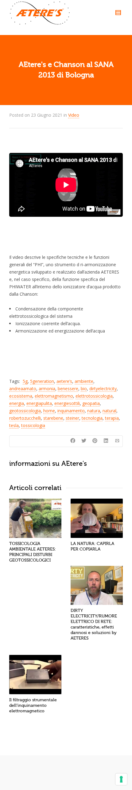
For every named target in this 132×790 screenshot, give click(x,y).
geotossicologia (25, 411)
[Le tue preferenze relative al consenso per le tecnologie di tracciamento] (121, 779)
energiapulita (39, 403)
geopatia (91, 403)
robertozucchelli (25, 418)
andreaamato (22, 388)
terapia (112, 418)
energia (16, 403)
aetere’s (64, 381)
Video (73, 115)
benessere (68, 388)
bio (84, 388)
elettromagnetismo (54, 396)
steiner (72, 418)
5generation (42, 381)
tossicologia (33, 425)
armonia (47, 388)
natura (93, 411)
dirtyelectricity (103, 388)
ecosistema (20, 396)
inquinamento (71, 411)
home (49, 411)
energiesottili (67, 403)
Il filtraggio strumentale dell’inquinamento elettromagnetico (33, 705)
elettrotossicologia (94, 396)
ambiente (84, 381)
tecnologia (92, 418)
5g (25, 381)
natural (109, 411)
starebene (53, 418)
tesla (14, 425)
